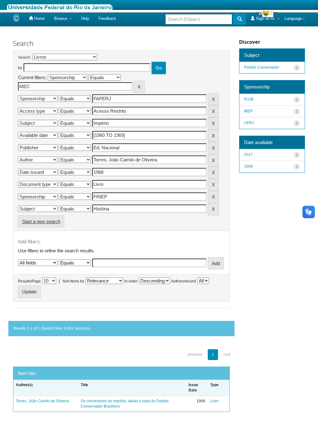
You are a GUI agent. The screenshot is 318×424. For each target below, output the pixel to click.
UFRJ (249, 123)
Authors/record (183, 281)
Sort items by (73, 281)
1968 (248, 166)
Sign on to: (266, 18)
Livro (214, 401)
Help (85, 18)
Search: (24, 57)
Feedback (107, 18)
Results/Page (29, 281)
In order (131, 281)
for (20, 68)
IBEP (248, 111)
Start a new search (41, 221)
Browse (61, 18)
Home (39, 18)
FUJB (248, 99)
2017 (248, 154)
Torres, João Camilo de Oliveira (42, 401)
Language (293, 18)
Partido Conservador (261, 67)
